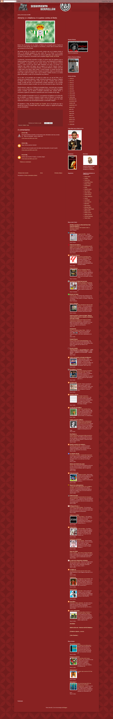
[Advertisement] (40, 167)
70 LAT (71, 465)
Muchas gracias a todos (75, 561)
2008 (71, 124)
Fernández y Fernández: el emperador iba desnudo (81, 454)
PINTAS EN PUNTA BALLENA (77, 464)
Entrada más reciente (23, 173)
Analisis (24, 125)
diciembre (71, 99)
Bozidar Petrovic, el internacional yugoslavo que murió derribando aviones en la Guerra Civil (84, 422)
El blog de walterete (75, 657)
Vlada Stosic (87, 218)
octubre (71, 103)
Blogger (65, 707)
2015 (71, 84)
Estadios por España (40, 103)
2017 (71, 80)
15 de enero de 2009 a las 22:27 (29, 158)
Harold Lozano (88, 189)
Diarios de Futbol (74, 294)
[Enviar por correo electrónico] (45, 123)
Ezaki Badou (87, 185)
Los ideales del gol (74, 453)
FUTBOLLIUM (73, 382)
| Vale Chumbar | (74, 635)
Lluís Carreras (87, 202)
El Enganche (73, 328)
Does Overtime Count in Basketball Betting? (79, 340)
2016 (71, 82)
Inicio (41, 173)
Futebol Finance (74, 339)
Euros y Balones (74, 303)
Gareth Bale (80, 590)
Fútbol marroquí (74, 495)
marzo (70, 117)
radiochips (72, 232)
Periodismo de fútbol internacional (78, 281)
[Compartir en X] (48, 123)
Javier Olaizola (88, 192)
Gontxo (36, 123)
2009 (71, 97)
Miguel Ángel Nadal (89, 209)
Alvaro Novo (87, 176)
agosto (71, 107)
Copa (28, 125)
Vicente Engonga (88, 216)
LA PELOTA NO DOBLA (76, 407)
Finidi (85, 187)
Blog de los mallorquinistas (76, 485)
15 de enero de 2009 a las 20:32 (29, 150)
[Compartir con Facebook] (50, 123)
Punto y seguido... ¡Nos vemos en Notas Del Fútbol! (81, 552)
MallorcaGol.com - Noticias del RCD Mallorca (81, 627)
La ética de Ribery (82, 528)
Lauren (86, 198)
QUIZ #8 (79, 383)
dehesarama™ (73, 670)
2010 (71, 95)
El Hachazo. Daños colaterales (76, 602)
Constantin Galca (88, 182)
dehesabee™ (73, 682)
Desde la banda (74, 348)
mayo (70, 113)
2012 (71, 91)
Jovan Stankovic (88, 196)
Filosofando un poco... (75, 644)
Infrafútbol (72, 623)
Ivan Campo (87, 191)
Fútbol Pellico (73, 527)
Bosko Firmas (73, 589)
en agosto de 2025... (82, 234)
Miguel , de (52, 56)
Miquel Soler (87, 211)
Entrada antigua (58, 173)
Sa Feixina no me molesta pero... (85, 645)
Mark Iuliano (87, 205)
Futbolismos (73, 577)
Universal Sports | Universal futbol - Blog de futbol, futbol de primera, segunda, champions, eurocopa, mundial (81, 317)
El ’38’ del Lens (73, 295)
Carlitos (86, 178)
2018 (71, 78)
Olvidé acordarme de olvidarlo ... (78, 444)
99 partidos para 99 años (75, 445)
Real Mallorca (73, 434)
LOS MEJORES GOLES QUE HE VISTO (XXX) (80, 570)
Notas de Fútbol (74, 551)
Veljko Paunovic (88, 214)
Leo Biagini (87, 200)
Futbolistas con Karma (75, 539)
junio (70, 111)
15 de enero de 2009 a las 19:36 (29, 138)
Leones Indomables (75, 610)
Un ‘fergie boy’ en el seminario (84, 578)
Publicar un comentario (25, 162)
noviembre (72, 101)
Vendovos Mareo (74, 394)
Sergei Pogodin (81, 540)
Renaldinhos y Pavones (76, 369)
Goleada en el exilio (82, 474)
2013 (71, 89)
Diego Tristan (87, 183)
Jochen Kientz (87, 194)
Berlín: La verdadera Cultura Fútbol (77, 330)
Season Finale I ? (81, 516)
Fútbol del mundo (74, 473)
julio (70, 109)
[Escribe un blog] (47, 123)
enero (70, 121)
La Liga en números (75, 255)
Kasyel (23, 154)
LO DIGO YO (73, 569)
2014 (71, 87)
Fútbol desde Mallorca (75, 244)
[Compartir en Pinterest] (52, 123)
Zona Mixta (72, 601)
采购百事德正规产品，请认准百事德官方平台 (80, 349)
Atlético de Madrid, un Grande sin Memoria (80, 357)
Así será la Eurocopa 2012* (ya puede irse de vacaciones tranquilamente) (84, 685)
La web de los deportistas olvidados (79, 560)
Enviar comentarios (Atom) (30, 175)
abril (70, 115)
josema (23, 132)
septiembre (72, 105)
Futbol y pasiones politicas (76, 419)
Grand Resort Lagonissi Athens (77, 507)
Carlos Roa (87, 180)
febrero (71, 119)
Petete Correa (87, 212)
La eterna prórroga (82, 358)
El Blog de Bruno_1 (74, 506)
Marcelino (86, 203)
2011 (71, 93)
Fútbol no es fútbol (74, 515)
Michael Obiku (87, 207)
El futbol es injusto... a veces (77, 631)
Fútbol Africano (74, 268)
